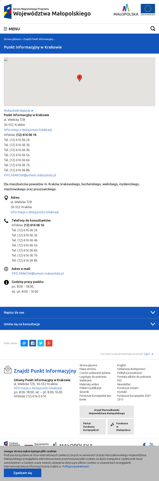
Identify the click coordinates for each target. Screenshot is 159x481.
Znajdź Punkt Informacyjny (45, 371)
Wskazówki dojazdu (17, 110)
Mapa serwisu (88, 369)
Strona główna (12, 39)
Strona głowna (88, 365)
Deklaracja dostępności (131, 369)
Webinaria (86, 380)
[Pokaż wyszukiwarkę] (152, 28)
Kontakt (122, 391)
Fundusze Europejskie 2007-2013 (134, 397)
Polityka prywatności (129, 372)
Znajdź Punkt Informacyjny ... (39, 39)
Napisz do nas (14, 312)
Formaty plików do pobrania (134, 376)
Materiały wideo (89, 384)
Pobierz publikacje (90, 388)
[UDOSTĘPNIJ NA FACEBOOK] (32, 343)
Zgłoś (147, 353)
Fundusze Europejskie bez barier (95, 397)
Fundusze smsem (127, 388)
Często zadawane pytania (95, 372)
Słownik (84, 391)
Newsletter (124, 384)
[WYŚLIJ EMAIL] (24, 343)
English (121, 365)
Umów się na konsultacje (22, 324)
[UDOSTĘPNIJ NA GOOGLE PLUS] (49, 343)
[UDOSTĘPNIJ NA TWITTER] (40, 343)
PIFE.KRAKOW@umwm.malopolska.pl (30, 175)
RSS (119, 380)
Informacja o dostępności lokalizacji (28, 129)
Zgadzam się (22, 473)
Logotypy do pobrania (93, 376)
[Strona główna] (47, 11)
